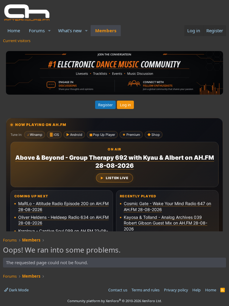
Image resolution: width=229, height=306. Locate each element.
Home (13, 30)
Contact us (117, 290)
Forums (37, 30)
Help (196, 290)
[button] (49, 30)
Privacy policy (176, 290)
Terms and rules (145, 290)
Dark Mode (18, 290)
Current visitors (16, 40)
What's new (70, 30)
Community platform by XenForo (114, 301)
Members (105, 30)
